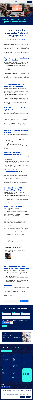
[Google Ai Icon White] (9, 387)
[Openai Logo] (2, 387)
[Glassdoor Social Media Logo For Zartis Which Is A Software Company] (28, 374)
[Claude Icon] (5, 387)
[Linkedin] (23, 374)
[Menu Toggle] (16, 1)
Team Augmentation (23, 39)
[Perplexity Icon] (7, 387)
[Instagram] (25, 374)
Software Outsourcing (16, 39)
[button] (20, 301)
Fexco (5, 211)
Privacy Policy (6, 398)
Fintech (20, 234)
